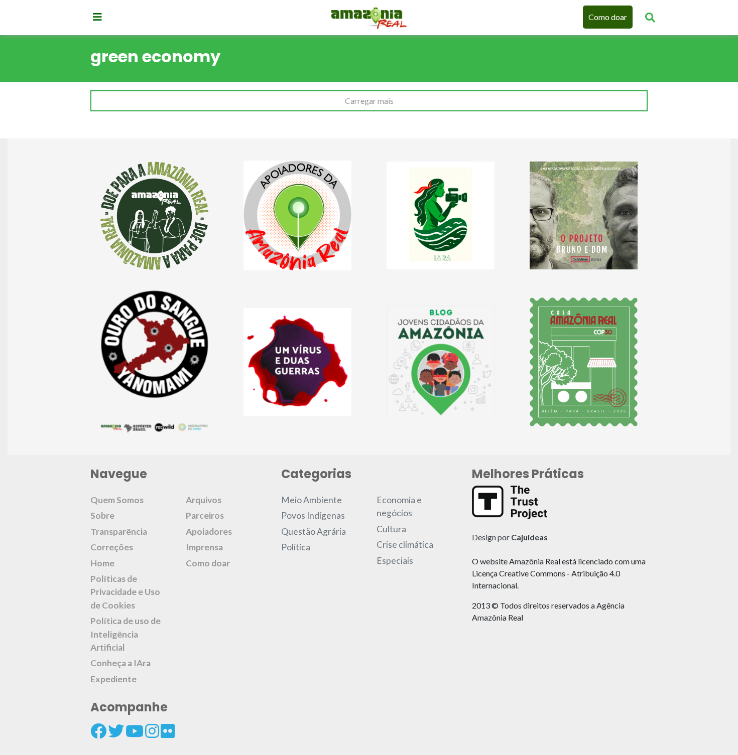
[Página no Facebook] (98, 731)
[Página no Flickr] (168, 731)
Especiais (395, 560)
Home (102, 563)
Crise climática (405, 544)
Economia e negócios (399, 506)
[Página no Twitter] (116, 731)
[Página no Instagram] (152, 731)
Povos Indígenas (313, 515)
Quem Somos (117, 500)
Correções (111, 547)
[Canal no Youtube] (135, 731)
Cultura (391, 529)
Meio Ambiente (311, 500)
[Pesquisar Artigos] (650, 17)
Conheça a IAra (120, 663)
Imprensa (204, 547)
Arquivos (203, 500)
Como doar (607, 17)
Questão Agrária (313, 531)
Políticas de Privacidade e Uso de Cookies (125, 592)
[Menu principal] (97, 17)
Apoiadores (209, 531)
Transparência (118, 531)
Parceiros (205, 515)
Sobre (102, 515)
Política (295, 547)
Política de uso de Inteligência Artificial (125, 634)
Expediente (113, 679)
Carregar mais (369, 100)
